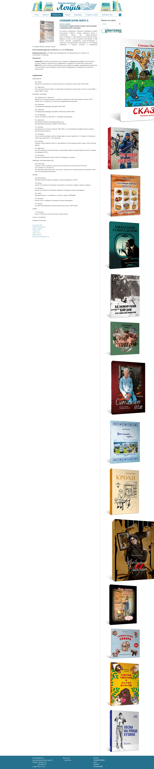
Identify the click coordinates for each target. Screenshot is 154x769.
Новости (46, 15)
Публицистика (107, 15)
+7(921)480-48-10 (41, 764)
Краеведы (78, 15)
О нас (36, 15)
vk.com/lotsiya (67, 760)
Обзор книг (57, 15)
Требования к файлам (99, 760)
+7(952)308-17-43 (42, 762)
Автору (67, 15)
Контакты (95, 758)
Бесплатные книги (98, 766)
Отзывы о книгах (92, 15)
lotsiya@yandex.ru (39, 758)
